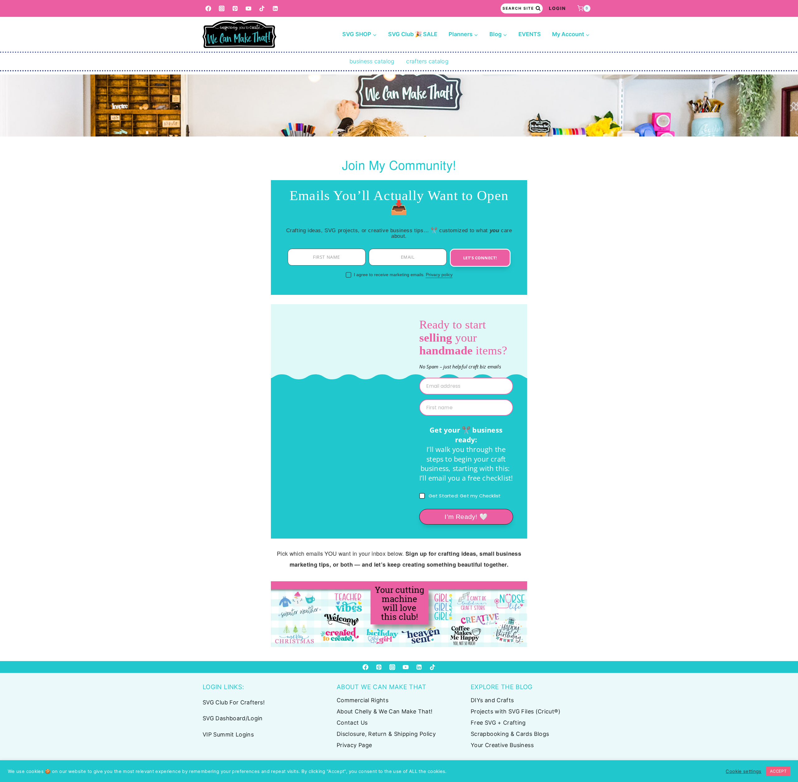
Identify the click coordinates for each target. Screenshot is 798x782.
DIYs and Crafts (492, 700)
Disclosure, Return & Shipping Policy (386, 734)
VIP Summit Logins (228, 734)
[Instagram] (222, 8)
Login (557, 8)
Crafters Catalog (427, 61)
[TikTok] (262, 8)
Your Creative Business (502, 745)
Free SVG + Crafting (498, 722)
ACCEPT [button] (778, 771)
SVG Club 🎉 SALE (412, 34)
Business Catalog (372, 61)
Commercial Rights (362, 700)
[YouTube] (248, 8)
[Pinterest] (235, 8)
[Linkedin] (275, 8)
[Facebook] (208, 8)
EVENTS (529, 34)
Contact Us (352, 722)
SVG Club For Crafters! (234, 702)
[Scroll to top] (783, 757)
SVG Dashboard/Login (233, 718)
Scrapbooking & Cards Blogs (510, 734)
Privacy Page (354, 745)
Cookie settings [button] (743, 771)
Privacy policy (439, 274)
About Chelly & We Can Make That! (385, 711)
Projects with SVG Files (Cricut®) (515, 711)
